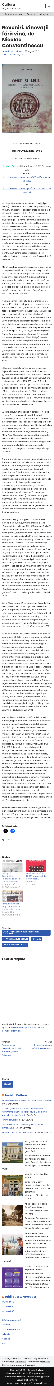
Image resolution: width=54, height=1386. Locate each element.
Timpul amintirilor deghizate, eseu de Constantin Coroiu (11, 906)
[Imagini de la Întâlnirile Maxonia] (12, 1186)
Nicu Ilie (45, 1361)
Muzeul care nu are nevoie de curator (21, 1132)
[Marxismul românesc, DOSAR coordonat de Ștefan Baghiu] (36, 866)
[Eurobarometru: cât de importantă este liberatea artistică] (12, 1278)
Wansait (31, 1365)
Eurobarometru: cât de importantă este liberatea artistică (36, 1269)
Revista (31, 14)
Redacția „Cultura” (13, 51)
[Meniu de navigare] (48, 6)
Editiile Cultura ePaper (20, 1297)
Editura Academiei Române (15, 939)
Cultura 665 (8, 1301)
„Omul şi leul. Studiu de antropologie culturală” (21, 933)
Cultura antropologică (12, 54)
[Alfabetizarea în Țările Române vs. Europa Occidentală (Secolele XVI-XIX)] (12, 1216)
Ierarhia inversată (11, 1119)
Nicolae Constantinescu (15, 945)
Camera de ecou (14, 14)
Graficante (20, 1361)
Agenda (6, 1338)
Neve (16, 1383)
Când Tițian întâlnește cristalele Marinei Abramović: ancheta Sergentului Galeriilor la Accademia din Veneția (24, 1112)
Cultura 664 (8, 1306)
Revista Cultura (16, 1095)
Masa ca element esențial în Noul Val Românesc (27, 1100)
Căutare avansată (11, 1320)
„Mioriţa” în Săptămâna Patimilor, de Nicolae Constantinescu (12, 877)
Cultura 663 (8, 1311)
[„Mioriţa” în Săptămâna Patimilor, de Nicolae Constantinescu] (12, 866)
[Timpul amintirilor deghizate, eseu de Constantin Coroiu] (12, 896)
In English (44, 14)
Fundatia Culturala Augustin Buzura (31, 1358)
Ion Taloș (36, 939)
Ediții (4, 1343)
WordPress (41, 1383)
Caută (5, 1078)
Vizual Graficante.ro (27, 1379)
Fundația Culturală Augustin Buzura (30, 1373)
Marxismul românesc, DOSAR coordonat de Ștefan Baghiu (36, 876)
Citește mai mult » (41, 1227)
